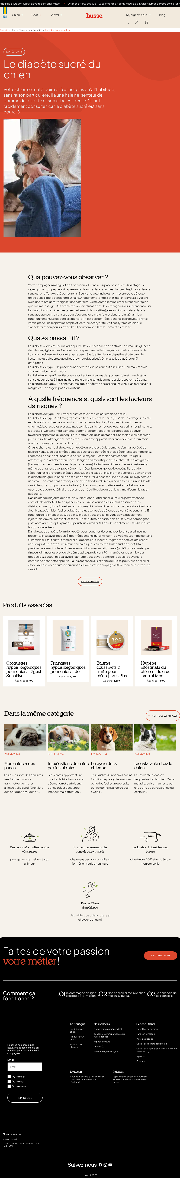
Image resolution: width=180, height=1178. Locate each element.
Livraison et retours (145, 1034)
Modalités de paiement (147, 1029)
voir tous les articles (163, 715)
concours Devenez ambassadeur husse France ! (110, 1035)
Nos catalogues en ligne (106, 1051)
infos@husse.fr (10, 1139)
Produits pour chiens (77, 1030)
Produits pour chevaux (77, 1046)
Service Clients (145, 1024)
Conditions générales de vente (151, 1043)
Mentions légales (144, 1038)
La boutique (77, 1024)
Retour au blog (90, 581)
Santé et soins (14, 51)
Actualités (99, 1046)
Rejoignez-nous (160, 955)
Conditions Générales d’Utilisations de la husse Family (156, 1050)
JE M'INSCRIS (25, 1097)
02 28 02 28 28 (10, 1143)
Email (10, 1059)
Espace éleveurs (102, 1041)
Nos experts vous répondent (108, 1029)
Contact (140, 1061)
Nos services (102, 1024)
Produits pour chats (77, 1038)
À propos (141, 1056)
